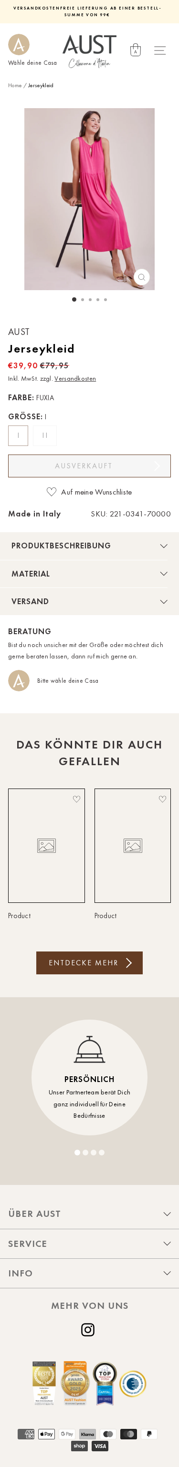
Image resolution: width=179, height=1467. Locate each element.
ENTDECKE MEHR (83, 962)
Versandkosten (75, 378)
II (46, 435)
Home (14, 85)
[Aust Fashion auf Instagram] (89, 1329)
